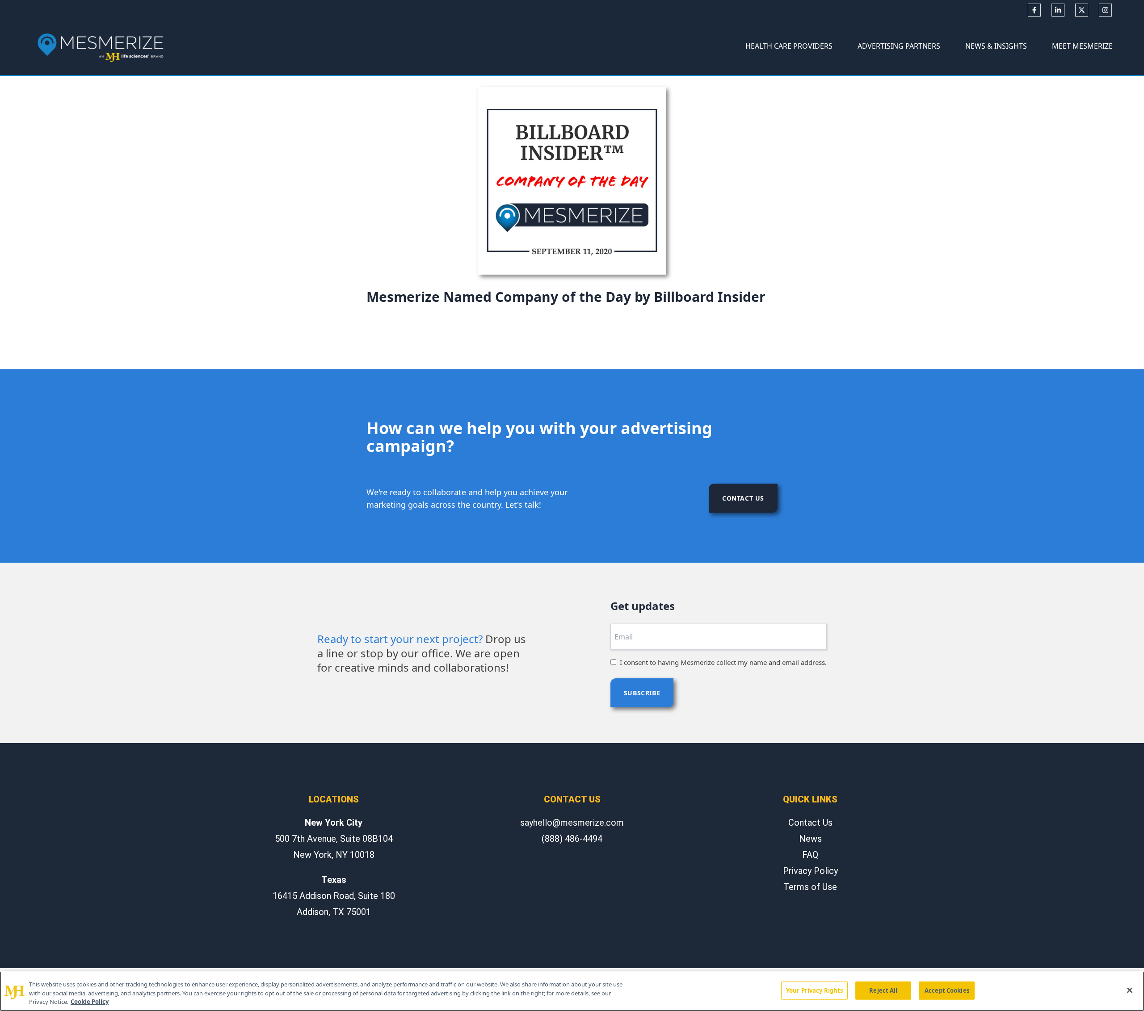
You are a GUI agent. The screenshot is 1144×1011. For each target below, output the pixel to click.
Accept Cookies (947, 990)
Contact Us (743, 498)
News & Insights (996, 46)
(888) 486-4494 (572, 838)
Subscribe (642, 693)
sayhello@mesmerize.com (572, 822)
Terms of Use (810, 886)
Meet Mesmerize (1082, 46)
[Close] (1130, 990)
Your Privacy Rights (814, 990)
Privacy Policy (810, 870)
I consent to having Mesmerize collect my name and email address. (723, 662)
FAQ (810, 854)
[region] (572, 991)
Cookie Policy (90, 1002)
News (810, 838)
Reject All (883, 990)
